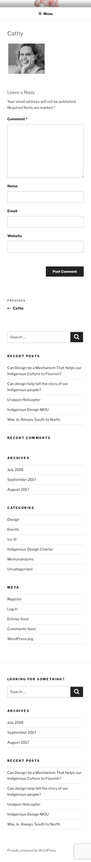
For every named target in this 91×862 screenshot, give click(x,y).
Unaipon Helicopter (24, 400)
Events (13, 529)
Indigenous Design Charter (30, 549)
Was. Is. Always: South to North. (34, 419)
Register (14, 599)
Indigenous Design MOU (28, 410)
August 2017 (18, 489)
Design (13, 519)
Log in (12, 609)
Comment (17, 119)
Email (12, 211)
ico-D (12, 539)
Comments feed (21, 629)
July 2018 (15, 470)
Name (12, 186)
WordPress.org (20, 639)
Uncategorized (20, 569)
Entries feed (17, 619)
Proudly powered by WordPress (31, 850)
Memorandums (20, 559)
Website (14, 236)
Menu (48, 14)
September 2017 (21, 479)
